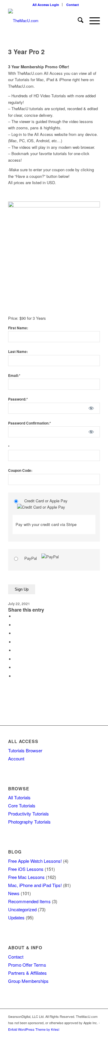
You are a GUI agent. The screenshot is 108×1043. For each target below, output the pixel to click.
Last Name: (18, 351)
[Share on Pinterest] (15, 642)
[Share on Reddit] (15, 667)
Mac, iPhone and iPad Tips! (35, 885)
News (14, 893)
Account (16, 758)
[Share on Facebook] (15, 616)
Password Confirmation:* (29, 423)
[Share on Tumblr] (15, 659)
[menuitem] (45, 4)
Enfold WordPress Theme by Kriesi (33, 1029)
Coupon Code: (20, 470)
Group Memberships (28, 981)
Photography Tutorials (29, 821)
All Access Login (45, 4)
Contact (72, 4)
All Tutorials (19, 797)
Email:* (14, 375)
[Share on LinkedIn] (15, 650)
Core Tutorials (21, 805)
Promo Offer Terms (27, 965)
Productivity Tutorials (28, 813)
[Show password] (91, 408)
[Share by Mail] (15, 676)
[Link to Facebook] (95, 1035)
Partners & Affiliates (27, 973)
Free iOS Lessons (26, 869)
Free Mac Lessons (26, 877)
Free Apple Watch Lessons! (35, 861)
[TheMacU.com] (45, 21)
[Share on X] (15, 625)
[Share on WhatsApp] (15, 633)
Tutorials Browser (25, 750)
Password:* (18, 399)
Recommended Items (29, 901)
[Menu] (91, 21)
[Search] (77, 21)
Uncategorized (22, 909)
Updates (16, 917)
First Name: (18, 328)
